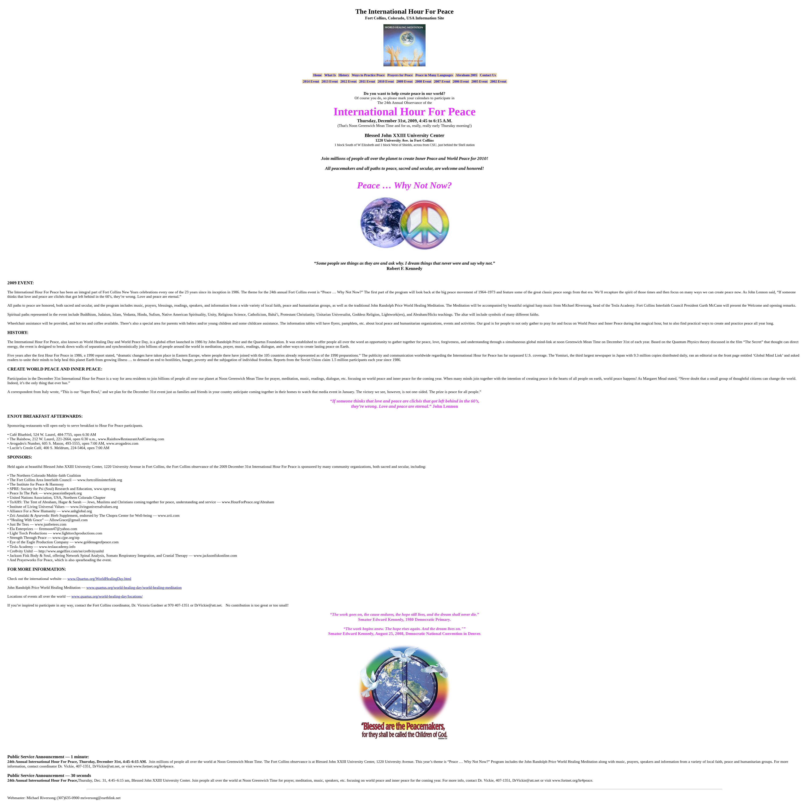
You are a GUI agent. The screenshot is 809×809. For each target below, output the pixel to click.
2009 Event (404, 81)
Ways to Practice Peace (368, 75)
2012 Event (348, 81)
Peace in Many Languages (434, 75)
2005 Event (479, 81)
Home (317, 75)
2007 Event (442, 81)
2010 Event (386, 81)
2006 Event (461, 81)
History (344, 75)
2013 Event (330, 81)
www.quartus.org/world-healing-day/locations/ (107, 596)
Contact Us (488, 75)
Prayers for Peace (400, 75)
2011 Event (367, 81)
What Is (330, 75)
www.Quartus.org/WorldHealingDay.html (99, 579)
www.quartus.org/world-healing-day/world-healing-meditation (134, 587)
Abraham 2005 (466, 75)
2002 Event (498, 81)
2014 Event (311, 81)
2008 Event (423, 81)
